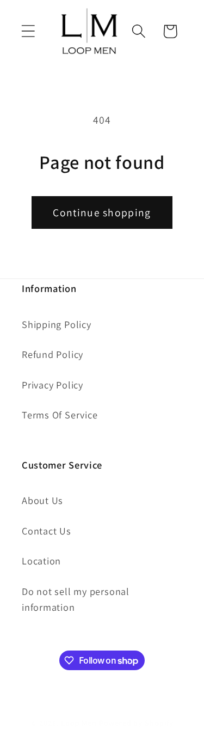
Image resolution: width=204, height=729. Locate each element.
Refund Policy (52, 354)
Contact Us (46, 530)
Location (41, 560)
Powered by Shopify (136, 723)
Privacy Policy (52, 384)
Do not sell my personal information (75, 599)
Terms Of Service (59, 414)
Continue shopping (102, 212)
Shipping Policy (56, 324)
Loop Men (79, 723)
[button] (28, 31)
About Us (42, 500)
